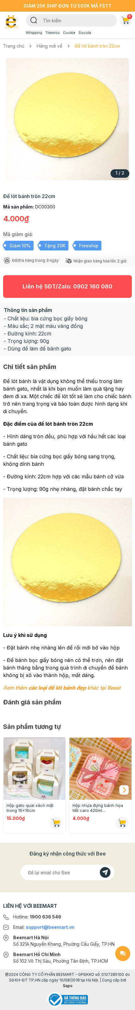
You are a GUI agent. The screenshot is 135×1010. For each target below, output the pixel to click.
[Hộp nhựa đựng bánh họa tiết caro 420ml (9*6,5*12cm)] (100, 769)
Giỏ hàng (129, 16)
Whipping (34, 32)
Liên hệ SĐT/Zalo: (67, 286)
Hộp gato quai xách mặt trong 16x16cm (30, 808)
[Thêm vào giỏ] (56, 823)
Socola (84, 32)
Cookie (69, 32)
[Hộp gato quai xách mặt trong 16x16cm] (34, 769)
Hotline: (37, 916)
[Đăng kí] (105, 872)
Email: (43, 927)
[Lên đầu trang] (122, 1002)
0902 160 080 (92, 286)
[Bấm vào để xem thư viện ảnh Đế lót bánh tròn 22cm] (67, 119)
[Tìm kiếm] (33, 20)
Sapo (68, 985)
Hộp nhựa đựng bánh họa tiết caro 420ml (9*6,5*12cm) (98, 808)
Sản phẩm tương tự (32, 726)
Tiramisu (52, 32)
